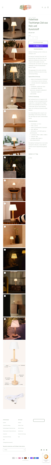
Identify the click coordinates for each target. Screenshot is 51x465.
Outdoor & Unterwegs (22, 434)
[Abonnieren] (24, 449)
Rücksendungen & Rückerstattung (9, 428)
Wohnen (19, 422)
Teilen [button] (31, 157)
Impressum (5, 434)
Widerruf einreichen (39, 420)
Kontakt (4, 422)
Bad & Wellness (21, 428)
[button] (2, 7)
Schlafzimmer (20, 431)
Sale (19, 436)
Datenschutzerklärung (7, 436)
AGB (4, 439)
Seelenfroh (26, 460)
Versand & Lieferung (6, 425)
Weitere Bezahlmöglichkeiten (38, 48)
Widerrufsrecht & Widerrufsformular (9, 431)
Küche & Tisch (20, 425)
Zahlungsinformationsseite (8, 442)
